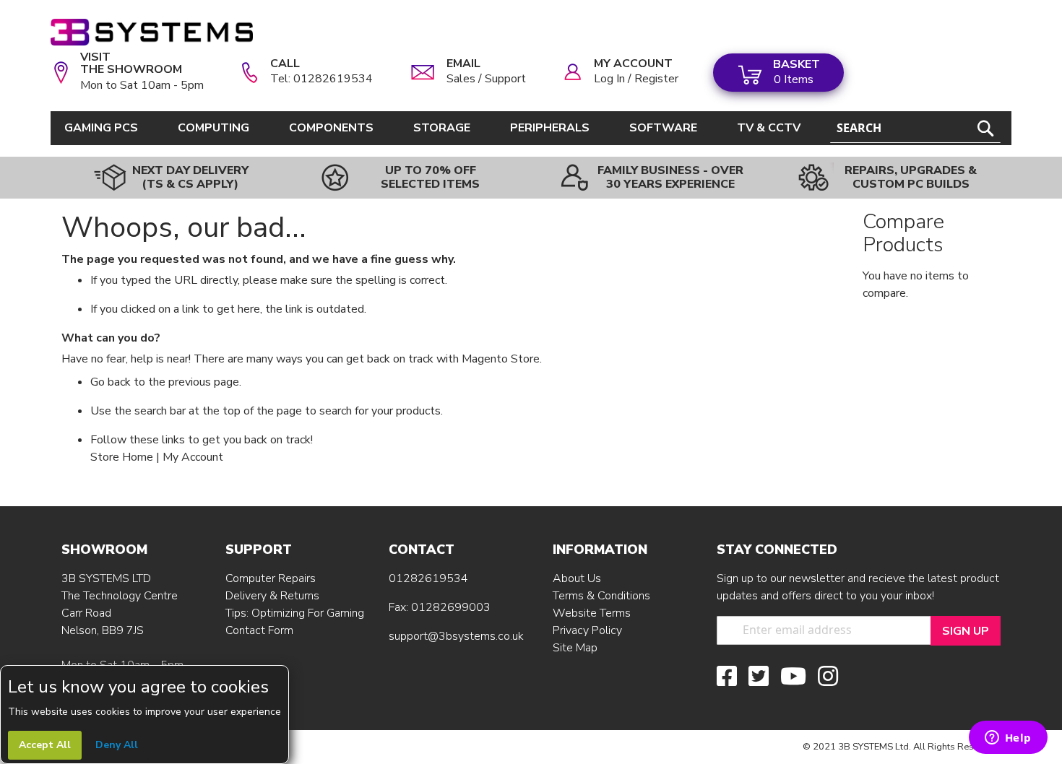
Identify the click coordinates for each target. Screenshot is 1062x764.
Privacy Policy (587, 630)
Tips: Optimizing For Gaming (294, 613)
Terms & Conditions (601, 596)
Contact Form (259, 630)
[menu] (435, 128)
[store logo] (152, 32)
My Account (193, 457)
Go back (110, 382)
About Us (577, 578)
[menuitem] (104, 128)
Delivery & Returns (272, 596)
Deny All (116, 745)
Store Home (121, 457)
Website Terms (592, 613)
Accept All (45, 745)
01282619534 (428, 578)
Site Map (575, 648)
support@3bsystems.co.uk (456, 636)
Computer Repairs (270, 578)
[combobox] (915, 128)
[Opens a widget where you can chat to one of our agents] (1008, 739)
